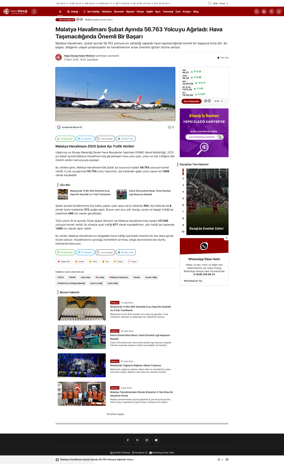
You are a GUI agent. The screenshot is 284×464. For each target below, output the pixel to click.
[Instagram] (146, 440)
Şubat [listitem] (136, 277)
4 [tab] (183, 191)
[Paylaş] (226, 459)
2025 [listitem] (61, 277)
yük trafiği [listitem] (113, 283)
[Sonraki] (81, 20)
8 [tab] (183, 218)
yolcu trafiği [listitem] (96, 283)
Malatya (114, 302)
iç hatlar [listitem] (100, 277)
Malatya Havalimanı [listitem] (118, 277)
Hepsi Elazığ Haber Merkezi (79, 55)
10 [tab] (183, 231)
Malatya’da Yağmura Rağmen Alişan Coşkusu (135, 365)
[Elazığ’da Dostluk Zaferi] (204, 202)
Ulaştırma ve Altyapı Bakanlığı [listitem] (71, 283)
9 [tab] (183, 225)
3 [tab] (183, 185)
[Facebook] (127, 440)
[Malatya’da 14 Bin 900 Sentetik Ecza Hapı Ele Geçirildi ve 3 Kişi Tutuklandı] (86, 194)
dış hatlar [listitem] (86, 277)
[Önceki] (78, 20)
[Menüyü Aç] (34, 11)
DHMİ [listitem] (72, 277)
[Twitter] (137, 440)
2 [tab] (183, 178)
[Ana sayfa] (60, 11)
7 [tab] (183, 211)
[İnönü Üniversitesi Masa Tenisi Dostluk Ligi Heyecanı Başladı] (145, 194)
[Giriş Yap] (271, 11)
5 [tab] (183, 198)
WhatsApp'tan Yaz (193, 280)
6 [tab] (183, 205)
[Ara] (257, 11)
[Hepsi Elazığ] (15, 11)
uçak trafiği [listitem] (151, 277)
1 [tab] (183, 171)
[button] (264, 11)
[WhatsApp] (156, 440)
